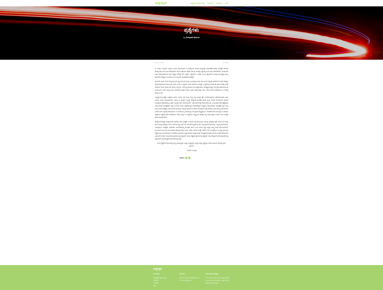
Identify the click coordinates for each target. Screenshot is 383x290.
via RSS (215, 274)
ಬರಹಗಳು (219, 3)
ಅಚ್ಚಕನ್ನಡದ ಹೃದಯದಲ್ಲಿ (197, 3)
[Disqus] (191, 186)
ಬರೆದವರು (210, 3)
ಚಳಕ (226, 3)
